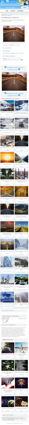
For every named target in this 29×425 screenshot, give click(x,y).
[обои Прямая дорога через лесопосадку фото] (7, 209)
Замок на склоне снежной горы (21, 269)
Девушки (8, 356)
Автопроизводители (21, 115)
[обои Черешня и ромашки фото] (21, 401)
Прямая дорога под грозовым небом (7, 234)
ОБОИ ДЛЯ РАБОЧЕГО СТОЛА (12, 14)
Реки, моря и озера (21, 289)
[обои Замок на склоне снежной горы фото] (21, 261)
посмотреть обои (17, 45)
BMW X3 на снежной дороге (7, 130)
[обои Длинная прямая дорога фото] (21, 157)
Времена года (21, 201)
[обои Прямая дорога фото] (7, 157)
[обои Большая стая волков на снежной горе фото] (7, 279)
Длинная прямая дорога (21, 164)
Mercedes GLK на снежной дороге (21, 131)
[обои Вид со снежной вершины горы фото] (21, 297)
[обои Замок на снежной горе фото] (7, 261)
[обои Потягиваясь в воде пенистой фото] (21, 347)
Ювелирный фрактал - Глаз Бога (21, 390)
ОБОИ (7, 10)
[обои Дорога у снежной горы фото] (7, 105)
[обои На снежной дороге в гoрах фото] (7, 140)
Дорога (9, 50)
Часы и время (8, 394)
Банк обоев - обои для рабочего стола (13, 423)
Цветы (7, 375)
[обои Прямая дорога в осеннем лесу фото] (7, 191)
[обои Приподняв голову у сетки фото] (7, 347)
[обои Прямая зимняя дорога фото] (21, 140)
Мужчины (21, 374)
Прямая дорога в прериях (7, 251)
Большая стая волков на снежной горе (7, 287)
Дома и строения (7, 271)
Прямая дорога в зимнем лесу (21, 252)
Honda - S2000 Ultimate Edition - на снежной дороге (21, 113)
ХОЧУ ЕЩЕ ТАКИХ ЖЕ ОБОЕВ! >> (7, 310)
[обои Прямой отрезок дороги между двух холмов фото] (21, 209)
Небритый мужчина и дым (21, 372)
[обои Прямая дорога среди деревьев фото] (7, 174)
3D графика (7, 150)
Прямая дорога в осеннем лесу (7, 199)
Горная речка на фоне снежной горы (21, 287)
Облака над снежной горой (7, 303)
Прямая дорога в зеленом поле (21, 234)
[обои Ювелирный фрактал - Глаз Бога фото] (21, 383)
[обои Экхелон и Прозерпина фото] (7, 401)
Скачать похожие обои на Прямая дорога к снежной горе (13, 53)
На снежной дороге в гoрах (7, 147)
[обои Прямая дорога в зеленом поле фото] (21, 226)
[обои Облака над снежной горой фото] (7, 297)
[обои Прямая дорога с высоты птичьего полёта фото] (21, 174)
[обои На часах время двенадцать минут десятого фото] (7, 383)
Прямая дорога (7, 164)
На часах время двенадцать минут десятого (7, 391)
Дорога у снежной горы (7, 112)
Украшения (21, 393)
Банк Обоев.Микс (17, 417)
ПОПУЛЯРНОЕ (20, 10)
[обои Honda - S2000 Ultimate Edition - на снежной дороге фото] (21, 105)
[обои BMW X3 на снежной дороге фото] (7, 123)
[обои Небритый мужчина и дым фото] (21, 365)
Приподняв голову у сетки (7, 354)
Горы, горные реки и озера (7, 306)
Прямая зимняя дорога (21, 147)
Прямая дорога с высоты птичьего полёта (21, 181)
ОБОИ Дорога (22, 14)
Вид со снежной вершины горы (21, 304)
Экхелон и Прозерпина (7, 408)
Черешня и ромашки (21, 408)
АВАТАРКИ (13, 10)
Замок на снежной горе (7, 268)
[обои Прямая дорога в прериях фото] (7, 244)
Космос (8, 410)
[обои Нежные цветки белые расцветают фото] (7, 365)
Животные (7, 289)
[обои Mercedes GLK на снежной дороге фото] (21, 123)
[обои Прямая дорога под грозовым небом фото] (7, 226)
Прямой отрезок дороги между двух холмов (21, 216)
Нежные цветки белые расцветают (7, 373)
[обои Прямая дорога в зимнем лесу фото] (21, 244)
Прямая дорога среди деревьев (7, 181)
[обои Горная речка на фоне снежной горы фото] (21, 279)
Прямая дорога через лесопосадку (7, 216)
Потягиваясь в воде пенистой (21, 355)
